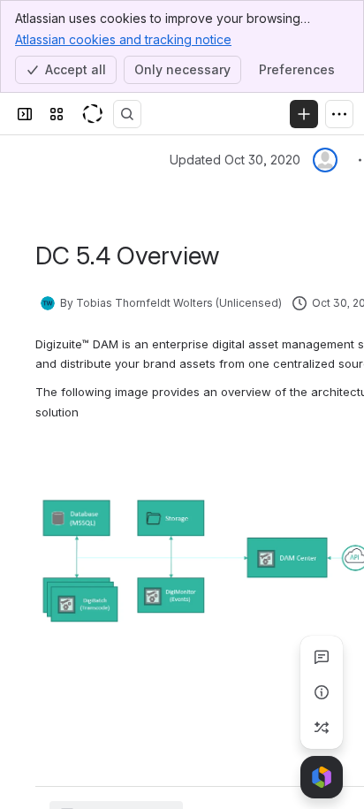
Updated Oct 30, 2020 (235, 159)
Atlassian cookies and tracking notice (123, 39)
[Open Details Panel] (321, 692)
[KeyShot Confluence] (92, 114)
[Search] (127, 114)
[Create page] (321, 728)
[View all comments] (321, 657)
